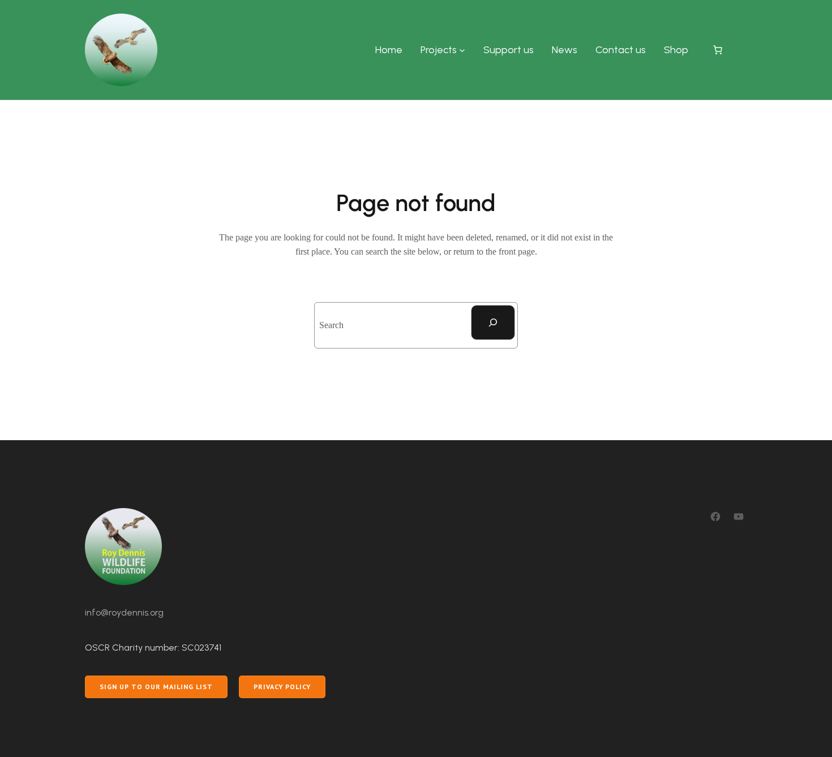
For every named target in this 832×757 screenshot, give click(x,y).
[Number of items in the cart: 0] (717, 49)
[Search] (493, 322)
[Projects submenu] (462, 50)
